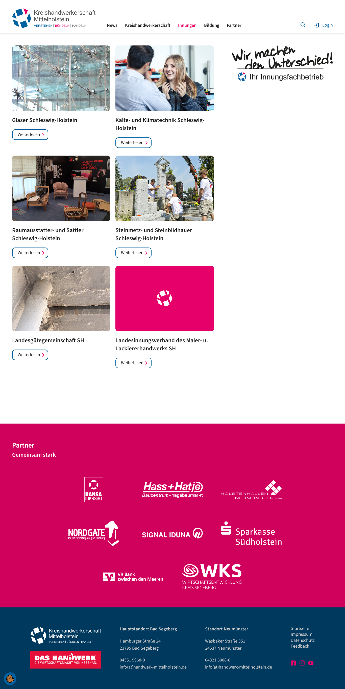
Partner (234, 25)
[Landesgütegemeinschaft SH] (61, 298)
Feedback (300, 646)
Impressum (301, 634)
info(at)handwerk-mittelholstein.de (153, 667)
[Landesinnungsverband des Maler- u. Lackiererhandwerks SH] (164, 298)
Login (327, 25)
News (112, 25)
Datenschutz (303, 640)
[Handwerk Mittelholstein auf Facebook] (294, 664)
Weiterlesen (29, 134)
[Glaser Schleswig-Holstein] (61, 78)
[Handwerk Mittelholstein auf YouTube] (311, 664)
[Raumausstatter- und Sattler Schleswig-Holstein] (61, 188)
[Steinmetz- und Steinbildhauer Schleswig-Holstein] (164, 188)
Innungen (187, 25)
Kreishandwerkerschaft (147, 25)
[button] (10, 679)
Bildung (211, 25)
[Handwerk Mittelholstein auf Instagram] (302, 664)
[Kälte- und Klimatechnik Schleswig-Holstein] (164, 78)
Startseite (300, 628)
